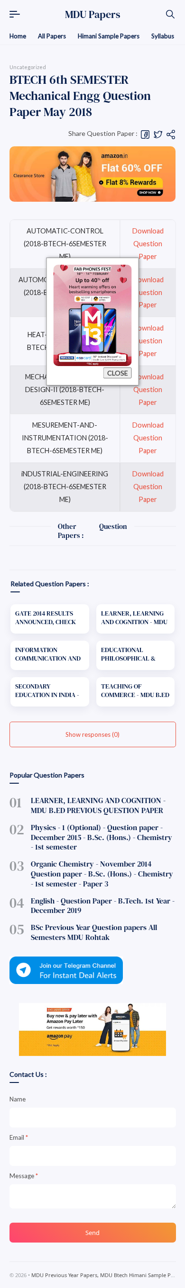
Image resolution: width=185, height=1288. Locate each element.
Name (17, 1099)
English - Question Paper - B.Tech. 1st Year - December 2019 (103, 905)
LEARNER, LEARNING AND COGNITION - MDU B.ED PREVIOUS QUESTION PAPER (98, 805)
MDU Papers (92, 14)
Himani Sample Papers (108, 36)
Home (17, 36)
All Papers (52, 36)
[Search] (170, 14)
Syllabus (162, 36)
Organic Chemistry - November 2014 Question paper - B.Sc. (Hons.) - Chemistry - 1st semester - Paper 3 (102, 874)
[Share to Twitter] (158, 134)
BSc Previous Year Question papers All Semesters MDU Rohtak (94, 932)
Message (23, 1176)
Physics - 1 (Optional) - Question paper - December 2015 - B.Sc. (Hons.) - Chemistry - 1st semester (101, 837)
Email (18, 1137)
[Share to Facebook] (145, 134)
